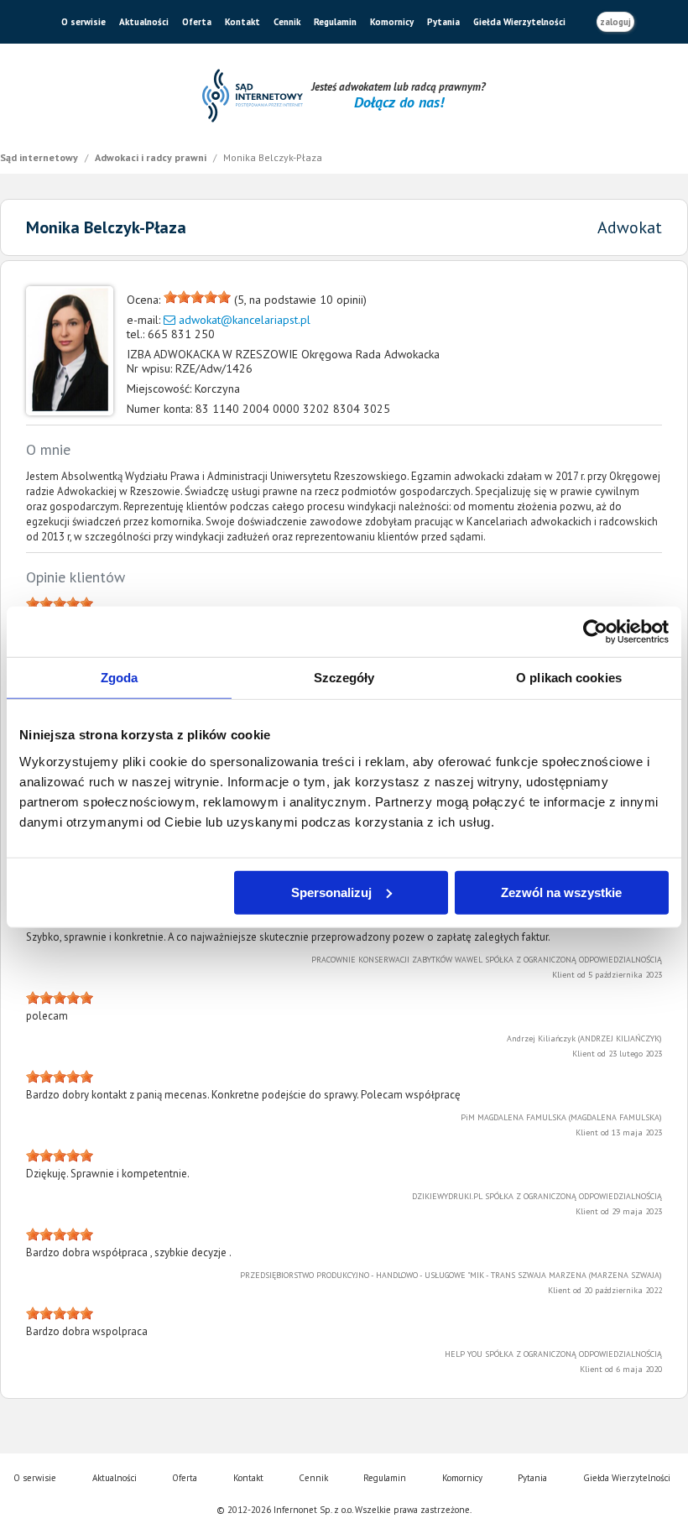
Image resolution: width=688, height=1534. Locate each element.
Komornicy (392, 22)
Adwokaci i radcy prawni (152, 157)
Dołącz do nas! (399, 102)
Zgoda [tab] (119, 677)
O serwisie (83, 22)
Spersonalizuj (331, 891)
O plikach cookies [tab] (569, 677)
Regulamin (335, 22)
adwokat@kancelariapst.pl (244, 319)
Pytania (443, 22)
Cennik (287, 22)
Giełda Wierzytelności (519, 22)
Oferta (196, 22)
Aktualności (144, 22)
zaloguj (615, 22)
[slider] (197, 297)
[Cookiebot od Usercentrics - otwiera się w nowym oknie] (595, 631)
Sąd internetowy (40, 157)
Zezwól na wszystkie (561, 891)
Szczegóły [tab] (344, 677)
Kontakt (242, 22)
